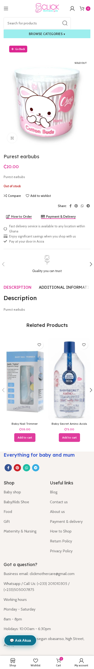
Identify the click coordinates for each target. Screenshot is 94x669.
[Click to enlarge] (12, 138)
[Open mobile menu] (6, 8)
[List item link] (23, 492)
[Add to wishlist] (39, 345)
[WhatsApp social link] (82, 206)
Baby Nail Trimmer (25, 423)
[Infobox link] (47, 264)
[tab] (18, 287)
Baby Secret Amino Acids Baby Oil (69, 425)
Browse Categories (47, 34)
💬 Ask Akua (20, 640)
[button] (24, 437)
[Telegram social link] (88, 206)
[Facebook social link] (70, 206)
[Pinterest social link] (76, 206)
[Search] (65, 23)
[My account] (72, 8)
